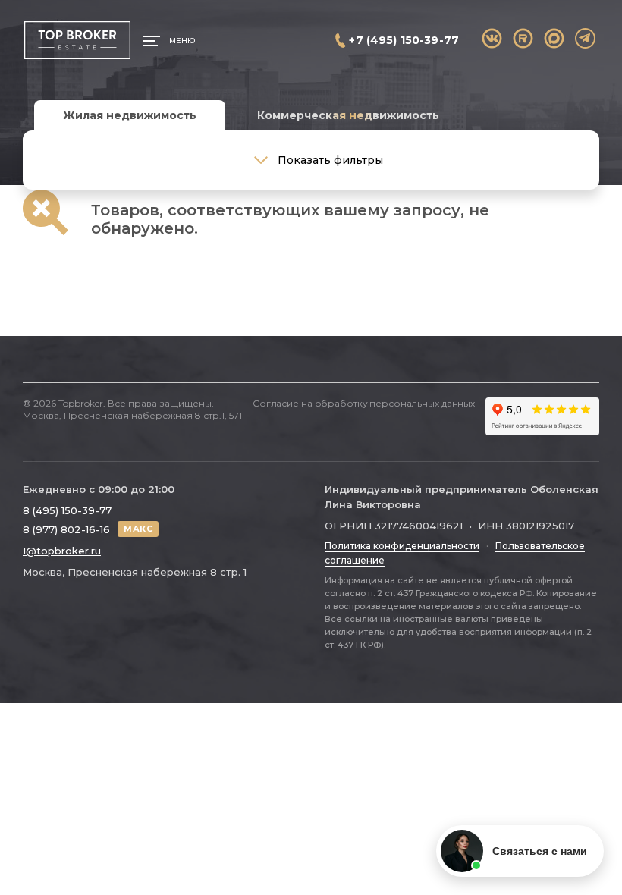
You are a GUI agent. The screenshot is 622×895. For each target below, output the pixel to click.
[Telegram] (585, 38)
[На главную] (77, 40)
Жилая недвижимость (129, 115)
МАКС (138, 528)
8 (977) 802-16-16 (66, 529)
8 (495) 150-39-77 (67, 510)
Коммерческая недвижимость (348, 115)
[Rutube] (523, 38)
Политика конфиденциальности (402, 545)
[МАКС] (554, 38)
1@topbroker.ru (62, 551)
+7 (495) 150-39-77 (404, 40)
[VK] (492, 38)
